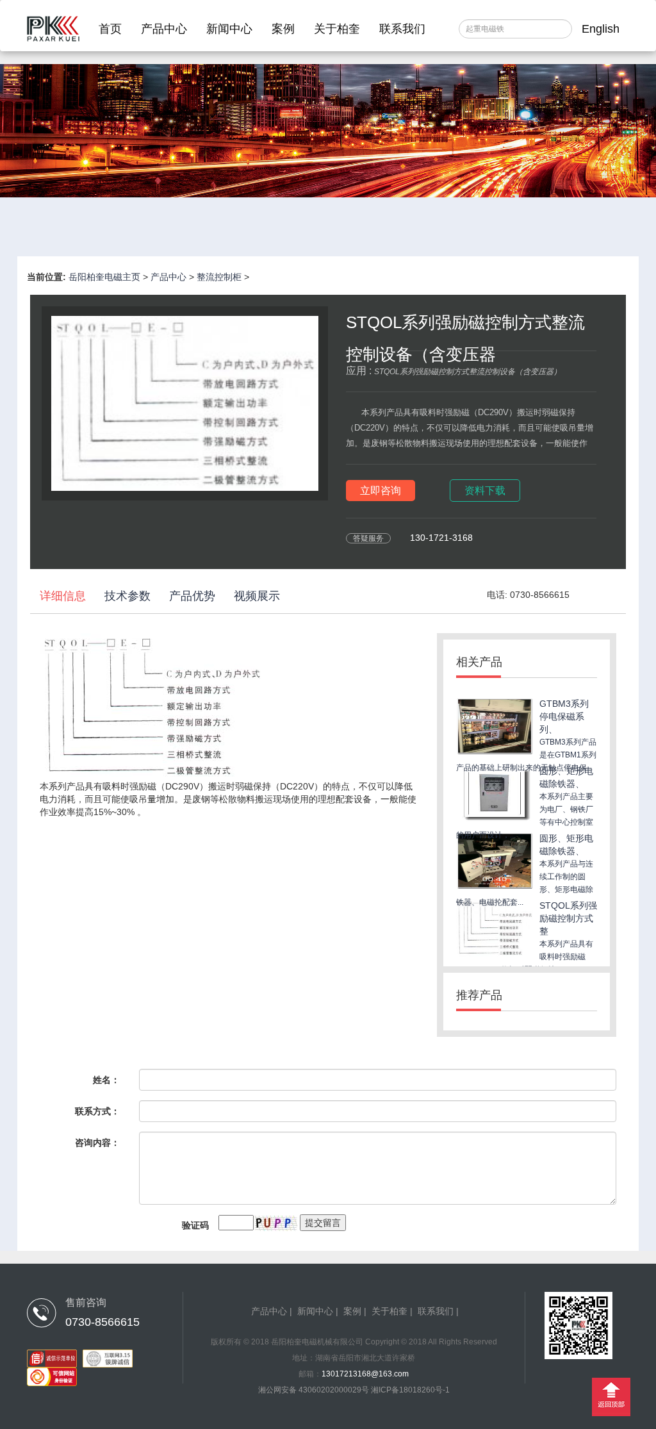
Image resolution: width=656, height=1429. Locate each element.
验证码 (195, 1225)
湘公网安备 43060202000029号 (314, 1389)
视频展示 (257, 596)
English (600, 28)
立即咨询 (380, 490)
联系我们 (402, 28)
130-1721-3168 (441, 538)
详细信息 (63, 596)
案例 (283, 28)
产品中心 (164, 28)
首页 (110, 28)
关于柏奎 (337, 28)
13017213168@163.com (365, 1373)
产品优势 (192, 596)
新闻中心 (229, 28)
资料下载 (484, 490)
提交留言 (323, 1223)
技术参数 (127, 596)
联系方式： (97, 1111)
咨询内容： (97, 1142)
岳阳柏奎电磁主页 (104, 277)
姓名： (106, 1080)
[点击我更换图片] (275, 1223)
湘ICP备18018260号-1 (410, 1389)
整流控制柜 (219, 277)
